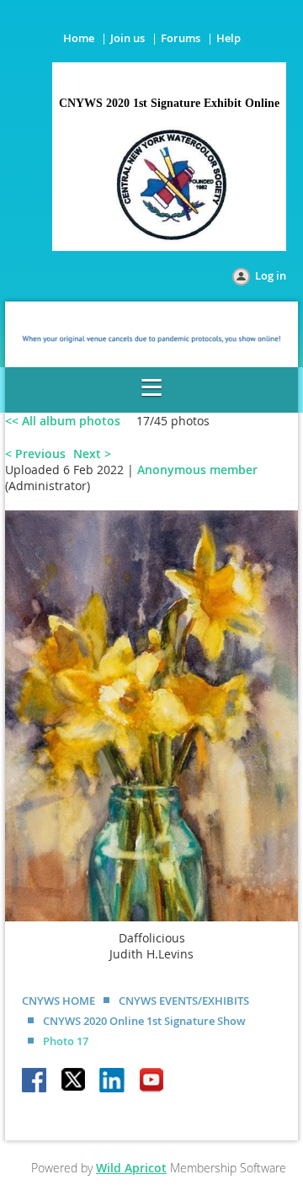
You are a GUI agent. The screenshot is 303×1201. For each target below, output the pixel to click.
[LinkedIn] (112, 1081)
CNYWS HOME (58, 1000)
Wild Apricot (131, 1168)
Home (78, 37)
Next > (92, 454)
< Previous (35, 454)
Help (228, 37)
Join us (127, 37)
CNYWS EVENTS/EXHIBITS (184, 1000)
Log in (270, 275)
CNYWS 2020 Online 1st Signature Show (144, 1020)
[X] (74, 1081)
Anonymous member (197, 470)
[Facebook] (35, 1081)
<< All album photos (62, 421)
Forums (180, 37)
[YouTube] (151, 1081)
